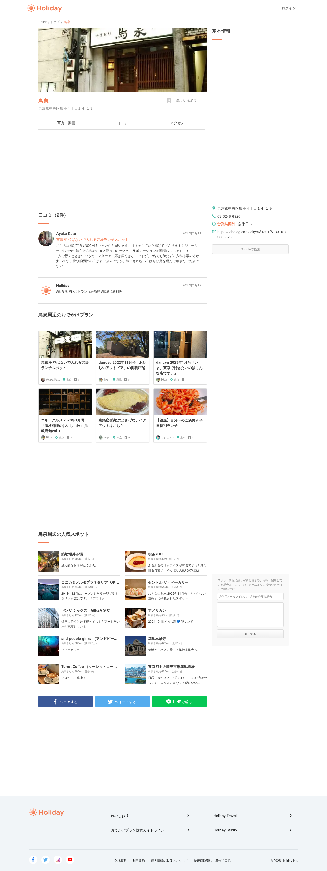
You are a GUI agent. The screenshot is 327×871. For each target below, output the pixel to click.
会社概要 (120, 860)
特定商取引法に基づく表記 (212, 860)
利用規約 (139, 860)
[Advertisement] (122, 170)
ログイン (289, 8)
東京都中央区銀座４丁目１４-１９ (244, 208)
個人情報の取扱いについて (169, 860)
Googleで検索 (250, 249)
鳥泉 (43, 100)
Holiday (44, 8)
